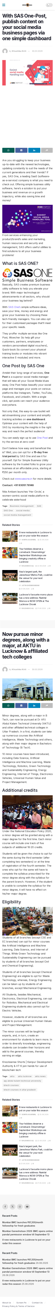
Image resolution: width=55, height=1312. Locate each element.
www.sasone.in (23, 478)
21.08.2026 (24, 589)
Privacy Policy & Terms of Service (18, 1306)
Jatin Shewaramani (30, 585)
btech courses (11, 1085)
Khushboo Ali (28, 566)
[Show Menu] (3, 5)
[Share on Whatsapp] (8, 150)
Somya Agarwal (29, 540)
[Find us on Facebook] (5, 1206)
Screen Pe (21, 1302)
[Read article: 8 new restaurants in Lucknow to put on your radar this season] (10, 536)
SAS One (8, 510)
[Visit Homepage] (27, 5)
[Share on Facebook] (21, 150)
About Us (6, 1302)
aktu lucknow (25, 1076)
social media (23, 510)
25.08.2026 (43, 540)
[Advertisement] (27, 115)
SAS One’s (14, 307)
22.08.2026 (41, 566)
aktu (12, 1076)
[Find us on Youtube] (27, 1206)
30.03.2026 (37, 51)
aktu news (40, 1076)
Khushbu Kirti (19, 51)
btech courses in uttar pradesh (20, 1090)
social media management (17, 515)
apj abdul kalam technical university (22, 1081)
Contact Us (37, 1302)
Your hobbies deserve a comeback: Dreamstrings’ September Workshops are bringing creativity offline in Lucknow (32, 555)
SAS (39, 506)
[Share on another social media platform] (47, 150)
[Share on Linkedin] (34, 150)
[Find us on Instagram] (20, 1206)
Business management (22, 506)
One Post (42, 437)
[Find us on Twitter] (12, 1206)
